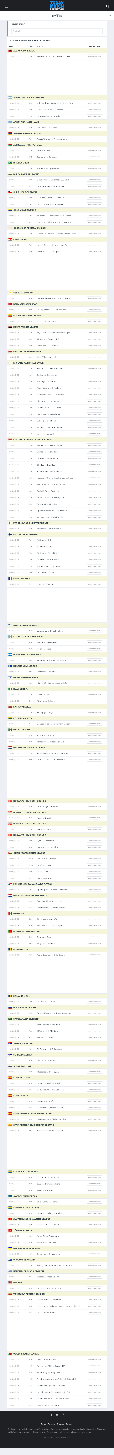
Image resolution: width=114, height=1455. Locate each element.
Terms (43, 1424)
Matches (57, 15)
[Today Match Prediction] (57, 5)
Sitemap (60, 1424)
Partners (51, 1424)
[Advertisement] (57, 77)
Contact (69, 1424)
